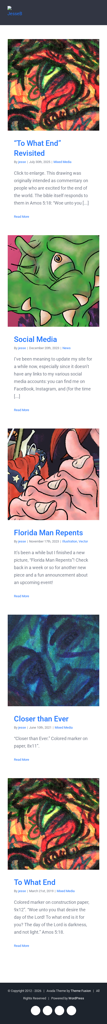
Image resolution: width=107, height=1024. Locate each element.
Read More (21, 216)
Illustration (69, 541)
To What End (54, 824)
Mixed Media (62, 162)
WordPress (76, 998)
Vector (83, 541)
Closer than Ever (54, 660)
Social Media (54, 281)
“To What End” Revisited (54, 85)
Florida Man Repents (54, 474)
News (66, 348)
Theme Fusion (81, 991)
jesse (22, 162)
